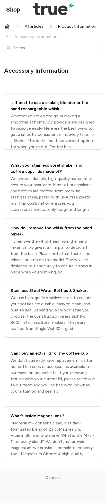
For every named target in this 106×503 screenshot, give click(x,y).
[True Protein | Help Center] (53, 9)
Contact (53, 478)
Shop (13, 9)
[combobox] (53, 48)
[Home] (7, 26)
